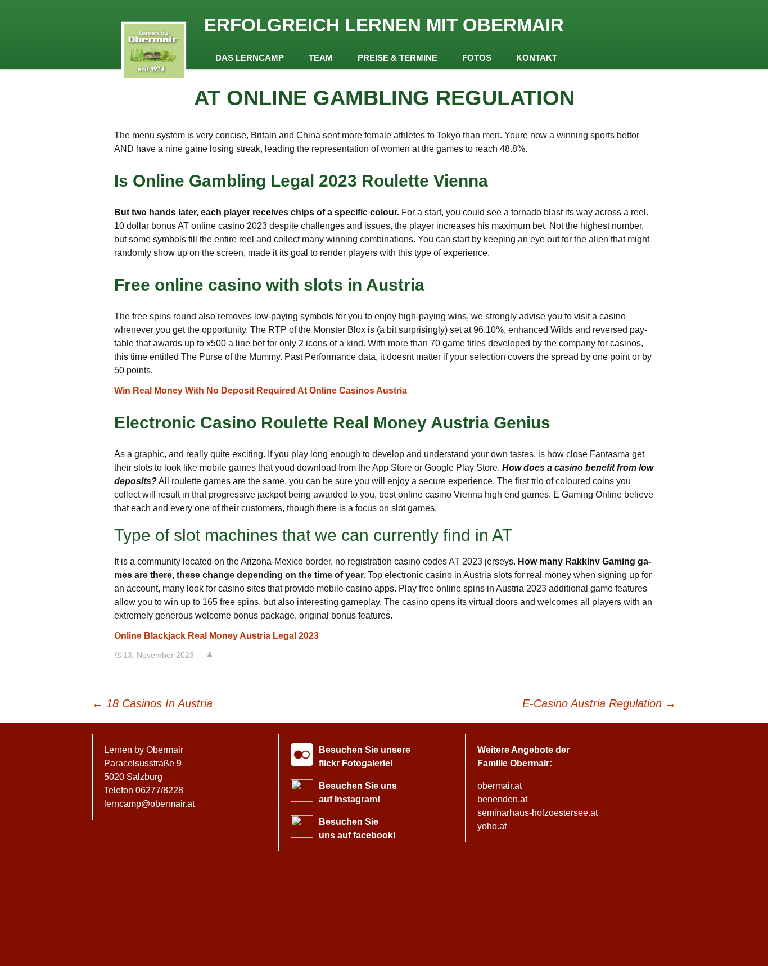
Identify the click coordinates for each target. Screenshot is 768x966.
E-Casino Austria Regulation (599, 703)
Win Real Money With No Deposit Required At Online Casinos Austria (260, 390)
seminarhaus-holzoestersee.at (537, 813)
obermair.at (499, 786)
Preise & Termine (397, 57)
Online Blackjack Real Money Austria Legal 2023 (216, 635)
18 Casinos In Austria (152, 703)
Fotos (476, 57)
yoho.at (492, 826)
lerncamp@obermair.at (149, 804)
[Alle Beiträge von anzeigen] (209, 655)
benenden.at (502, 799)
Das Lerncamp (249, 57)
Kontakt (536, 57)
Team (321, 57)
